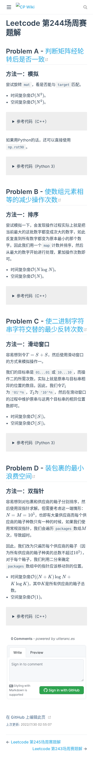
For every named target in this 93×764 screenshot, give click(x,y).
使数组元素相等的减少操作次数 (44, 196)
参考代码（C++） (33, 121)
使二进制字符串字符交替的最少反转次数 (46, 325)
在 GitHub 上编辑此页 (25, 717)
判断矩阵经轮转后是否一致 (45, 55)
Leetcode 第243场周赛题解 (57, 748)
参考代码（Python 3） (37, 166)
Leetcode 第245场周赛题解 (36, 741)
